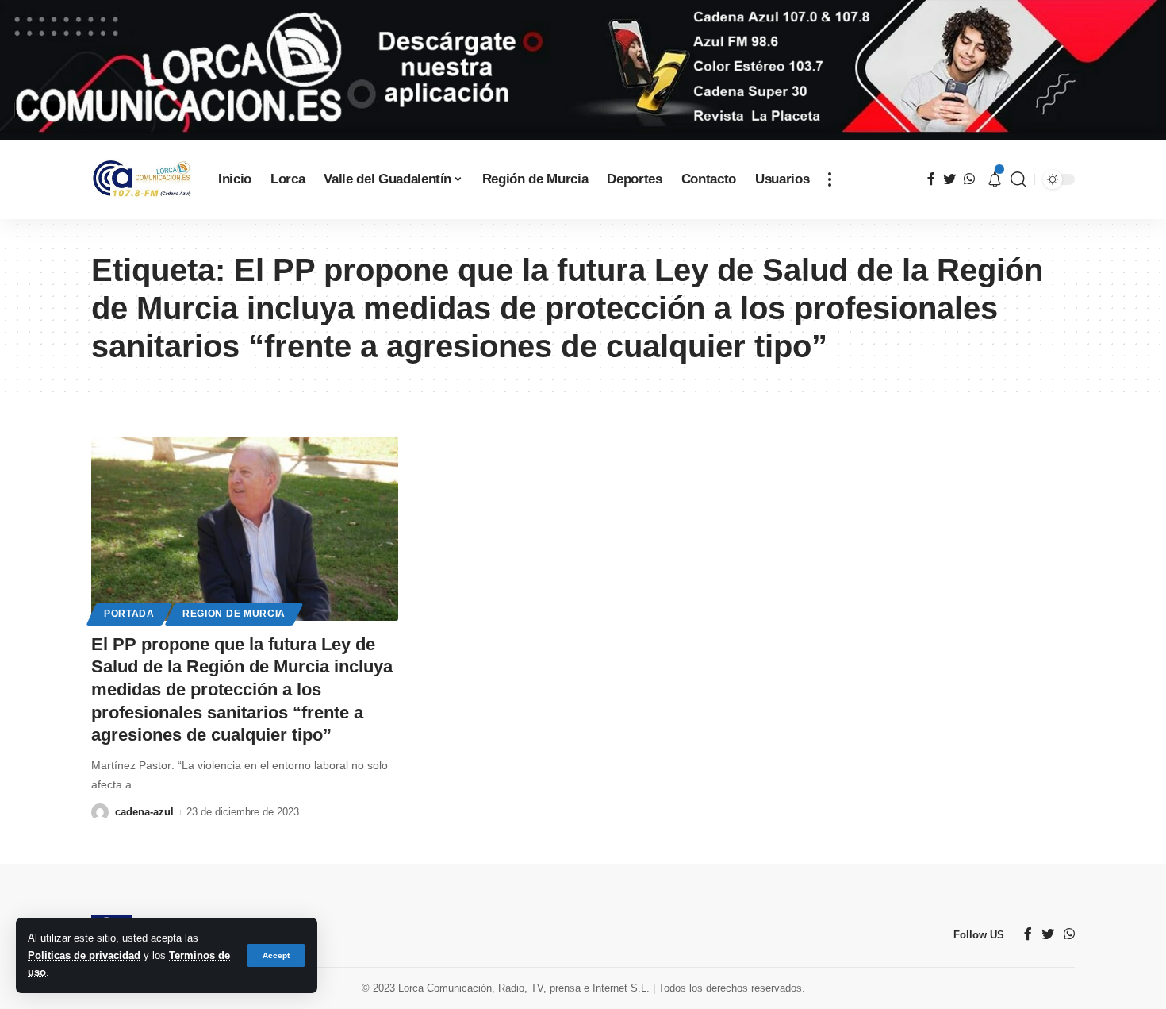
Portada (129, 613)
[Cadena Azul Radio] (142, 179)
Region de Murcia (234, 613)
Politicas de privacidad (84, 955)
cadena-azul (144, 812)
